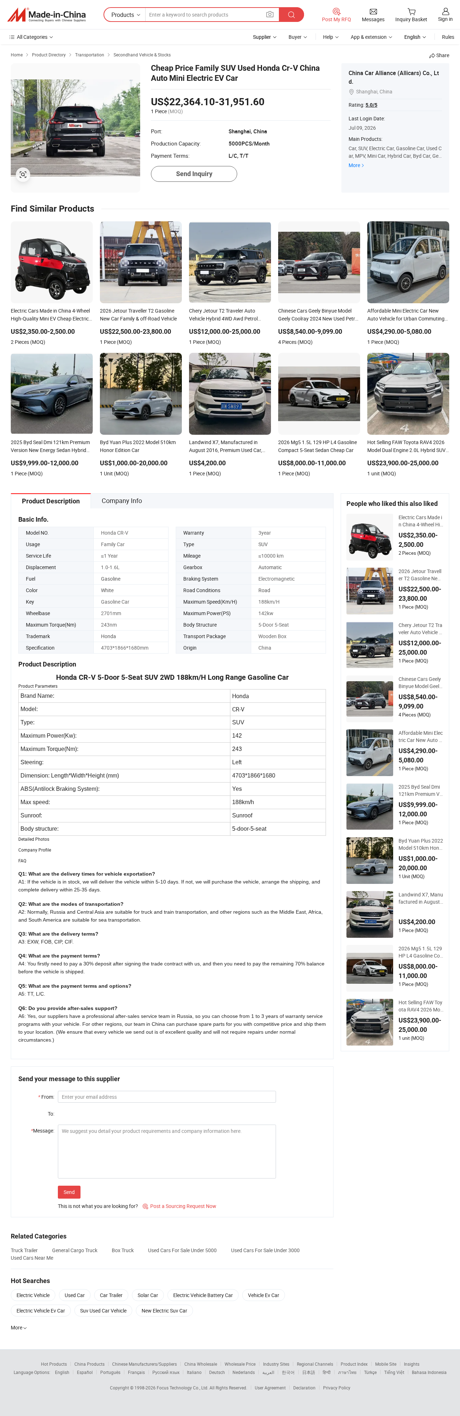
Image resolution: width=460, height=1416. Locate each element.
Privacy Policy (336, 1387)
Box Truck (123, 1250)
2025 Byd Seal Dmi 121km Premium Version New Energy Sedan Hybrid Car (420, 790)
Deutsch (217, 1372)
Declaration (304, 1387)
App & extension (369, 36)
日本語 (308, 1372)
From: (46, 1096)
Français (136, 1372)
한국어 (288, 1372)
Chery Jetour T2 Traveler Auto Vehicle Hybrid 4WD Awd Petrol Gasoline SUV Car (421, 629)
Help (328, 36)
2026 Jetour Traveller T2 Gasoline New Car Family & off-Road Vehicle (420, 575)
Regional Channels (315, 1364)
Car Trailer (111, 1295)
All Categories (32, 36)
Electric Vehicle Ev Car (41, 1310)
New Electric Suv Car (164, 1310)
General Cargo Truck (74, 1250)
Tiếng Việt (394, 1372)
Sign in (445, 18)
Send (69, 1192)
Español (85, 1372)
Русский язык (165, 1372)
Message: (42, 1130)
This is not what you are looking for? (98, 1206)
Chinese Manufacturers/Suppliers (144, 1364)
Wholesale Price (240, 1364)
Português (110, 1372)
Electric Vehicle (33, 1295)
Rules (448, 36)
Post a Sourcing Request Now (179, 1206)
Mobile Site (385, 1364)
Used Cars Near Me (32, 1257)
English (62, 1372)
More (354, 165)
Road (264, 590)
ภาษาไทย (347, 1372)
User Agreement (270, 1387)
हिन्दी (327, 1372)
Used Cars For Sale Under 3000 (265, 1250)
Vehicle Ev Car (263, 1295)
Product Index (354, 1364)
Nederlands (244, 1372)
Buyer (295, 36)
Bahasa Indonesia (429, 1372)
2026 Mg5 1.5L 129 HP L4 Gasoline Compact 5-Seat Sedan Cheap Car (421, 952)
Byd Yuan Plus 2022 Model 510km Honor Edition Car (421, 844)
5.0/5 (371, 105)
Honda (108, 636)
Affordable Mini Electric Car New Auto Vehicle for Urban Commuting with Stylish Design (421, 736)
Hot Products (54, 1364)
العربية (268, 1372)
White (107, 590)
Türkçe (370, 1372)
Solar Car (148, 1295)
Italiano (194, 1372)
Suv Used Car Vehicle (103, 1310)
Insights (411, 1364)
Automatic (270, 567)
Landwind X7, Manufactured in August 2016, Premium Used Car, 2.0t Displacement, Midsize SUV (421, 898)
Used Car (75, 1295)
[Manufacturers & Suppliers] (46, 14)
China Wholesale (200, 1364)
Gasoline (110, 578)
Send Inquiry (194, 173)
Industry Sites (276, 1364)
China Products (89, 1364)
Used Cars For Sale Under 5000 (182, 1250)
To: (51, 1113)
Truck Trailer (24, 1250)
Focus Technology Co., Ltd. (183, 1387)
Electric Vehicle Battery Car (203, 1295)
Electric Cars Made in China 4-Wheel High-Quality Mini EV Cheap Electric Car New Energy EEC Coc (421, 521)
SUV (263, 544)
